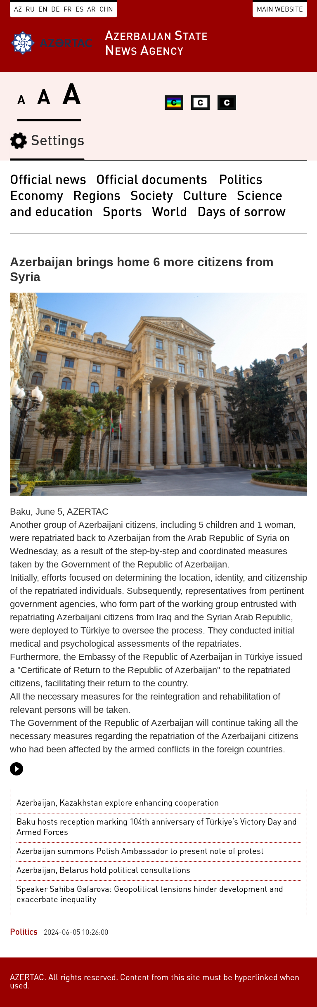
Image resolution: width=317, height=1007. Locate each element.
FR (68, 10)
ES (79, 10)
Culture (205, 196)
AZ (18, 10)
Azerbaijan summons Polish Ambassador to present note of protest (140, 852)
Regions (97, 196)
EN (42, 10)
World (169, 213)
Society (151, 196)
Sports (122, 213)
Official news (48, 180)
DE (55, 10)
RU (30, 10)
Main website (280, 10)
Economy (36, 196)
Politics (241, 180)
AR (91, 10)
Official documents (153, 180)
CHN (106, 10)
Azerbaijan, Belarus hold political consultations (103, 871)
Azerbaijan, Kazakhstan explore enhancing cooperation (118, 803)
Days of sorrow (241, 213)
